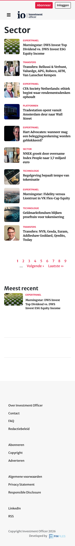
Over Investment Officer (25, 405)
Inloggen (63, 5)
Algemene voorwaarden (25, 477)
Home (18, 13)
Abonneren (16, 445)
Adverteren (16, 461)
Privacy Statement (21, 484)
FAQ (11, 421)
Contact (14, 413)
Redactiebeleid (19, 429)
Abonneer (44, 5)
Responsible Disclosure (24, 492)
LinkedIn (14, 508)
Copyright (15, 453)
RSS (11, 516)
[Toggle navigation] (8, 15)
